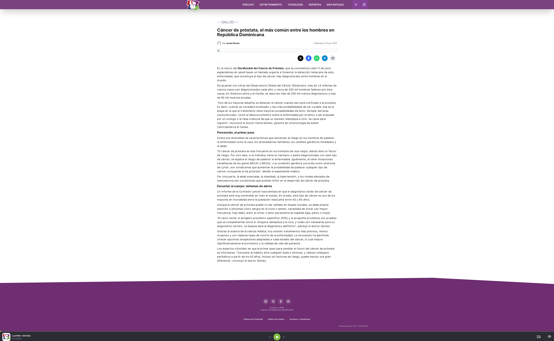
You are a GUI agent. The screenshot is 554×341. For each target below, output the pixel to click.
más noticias (335, 4)
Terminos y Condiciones (299, 319)
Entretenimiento (271, 4)
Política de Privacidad (253, 319)
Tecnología (295, 4)
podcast (248, 4)
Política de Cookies (276, 319)
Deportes (315, 4)
